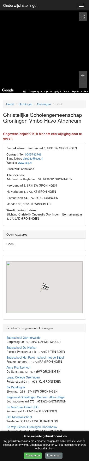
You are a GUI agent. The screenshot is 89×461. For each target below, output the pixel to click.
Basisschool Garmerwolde (23, 337)
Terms (66, 91)
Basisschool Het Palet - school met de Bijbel (35, 357)
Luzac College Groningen (23, 377)
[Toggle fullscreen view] (83, 16)
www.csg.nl (25, 162)
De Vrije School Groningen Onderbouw (31, 427)
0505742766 (33, 154)
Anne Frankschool (18, 367)
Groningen (25, 104)
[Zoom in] (83, 75)
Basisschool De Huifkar (21, 347)
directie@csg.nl (33, 158)
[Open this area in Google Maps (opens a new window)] (8, 90)
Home (10, 104)
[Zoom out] (83, 84)
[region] (44, 51)
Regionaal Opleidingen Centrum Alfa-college (35, 397)
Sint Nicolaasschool (19, 417)
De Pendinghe (15, 387)
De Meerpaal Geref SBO (22, 407)
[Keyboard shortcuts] (24, 91)
